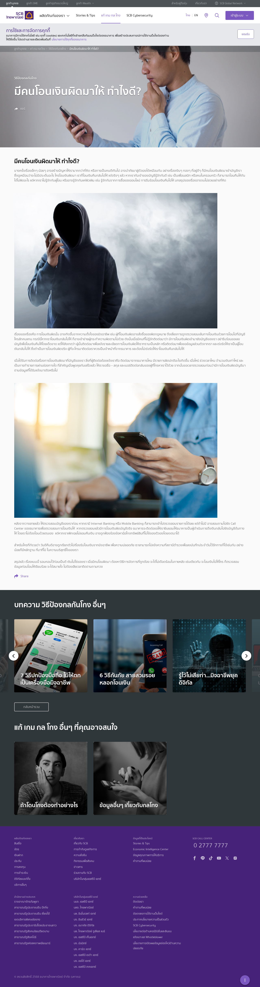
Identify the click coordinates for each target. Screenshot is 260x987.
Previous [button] (15, 655)
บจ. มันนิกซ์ (80, 943)
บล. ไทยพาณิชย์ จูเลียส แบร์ (89, 931)
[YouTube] (219, 857)
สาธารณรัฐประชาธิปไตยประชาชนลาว (35, 925)
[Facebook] (195, 857)
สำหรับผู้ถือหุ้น (179, 3)
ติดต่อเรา (138, 902)
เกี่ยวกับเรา (201, 3)
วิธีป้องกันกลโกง (57, 49)
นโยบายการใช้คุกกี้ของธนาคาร (69, 39)
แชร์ (22, 109)
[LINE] (203, 857)
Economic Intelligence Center (150, 849)
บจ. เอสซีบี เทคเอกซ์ (85, 967)
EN (196, 15)
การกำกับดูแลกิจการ (85, 849)
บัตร (16, 849)
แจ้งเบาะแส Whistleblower (148, 937)
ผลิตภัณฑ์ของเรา (52, 16)
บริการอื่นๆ (20, 885)
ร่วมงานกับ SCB (83, 873)
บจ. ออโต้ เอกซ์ (82, 961)
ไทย (188, 15)
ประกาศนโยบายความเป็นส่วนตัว (151, 919)
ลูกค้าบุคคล (12, 3)
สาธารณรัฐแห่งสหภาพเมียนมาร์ (32, 943)
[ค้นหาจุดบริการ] (206, 15)
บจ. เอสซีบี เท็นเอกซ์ (85, 937)
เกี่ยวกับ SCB (81, 843)
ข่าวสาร (78, 867)
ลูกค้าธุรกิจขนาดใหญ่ (57, 3)
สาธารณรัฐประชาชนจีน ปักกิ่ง (31, 907)
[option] (50, 655)
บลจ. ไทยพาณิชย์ (84, 907)
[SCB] (20, 15)
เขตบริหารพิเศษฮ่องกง (27, 919)
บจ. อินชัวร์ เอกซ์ (83, 919)
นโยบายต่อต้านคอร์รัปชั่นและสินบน (152, 931)
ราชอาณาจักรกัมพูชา (26, 902)
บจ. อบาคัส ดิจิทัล (84, 925)
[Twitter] (227, 857)
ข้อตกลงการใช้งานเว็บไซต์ (147, 913)
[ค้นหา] (217, 15)
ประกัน (17, 861)
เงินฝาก (18, 855)
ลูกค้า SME (32, 3)
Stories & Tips (85, 16)
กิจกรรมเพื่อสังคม (84, 861)
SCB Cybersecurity (140, 16)
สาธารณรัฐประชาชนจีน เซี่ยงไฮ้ (32, 913)
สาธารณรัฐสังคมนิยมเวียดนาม (31, 931)
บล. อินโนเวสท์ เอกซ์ (85, 913)
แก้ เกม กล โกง (110, 16)
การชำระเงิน (21, 873)
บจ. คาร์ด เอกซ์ (82, 949)
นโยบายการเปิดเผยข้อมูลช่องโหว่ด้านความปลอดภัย (157, 945)
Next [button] (245, 655)
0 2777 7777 (211, 845)
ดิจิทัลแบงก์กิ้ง (22, 879)
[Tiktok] (211, 857)
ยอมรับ (246, 34)
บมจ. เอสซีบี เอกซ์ (83, 902)
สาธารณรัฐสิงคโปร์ (25, 937)
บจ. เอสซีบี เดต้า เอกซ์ (86, 955)
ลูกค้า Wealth (83, 3)
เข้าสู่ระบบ (237, 15)
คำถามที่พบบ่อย (142, 861)
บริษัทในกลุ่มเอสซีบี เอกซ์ (87, 879)
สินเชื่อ (17, 843)
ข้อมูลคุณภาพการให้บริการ (148, 855)
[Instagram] (235, 857)
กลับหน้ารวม (31, 706)
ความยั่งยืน (80, 855)
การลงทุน (19, 867)
